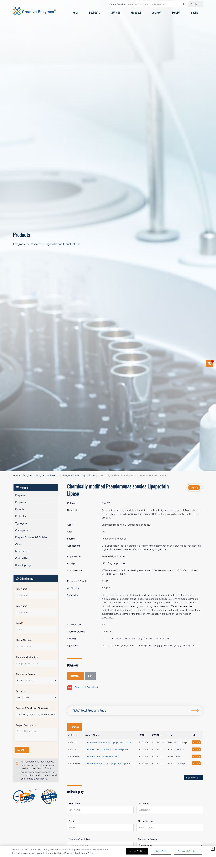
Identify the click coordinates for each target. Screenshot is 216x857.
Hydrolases (88, 475)
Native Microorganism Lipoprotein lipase (106, 749)
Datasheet (76, 676)
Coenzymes (21, 530)
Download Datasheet (85, 687)
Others (18, 544)
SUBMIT (21, 749)
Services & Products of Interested (33, 708)
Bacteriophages (23, 565)
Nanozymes (22, 551)
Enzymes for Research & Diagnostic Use (57, 475)
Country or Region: (147, 839)
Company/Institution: (79, 839)
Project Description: (26, 725)
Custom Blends (23, 558)
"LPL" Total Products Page (89, 710)
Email (72, 821)
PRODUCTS (94, 12)
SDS (90, 676)
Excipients (20, 502)
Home (16, 475)
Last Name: (143, 803)
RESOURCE (136, 12)
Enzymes (28, 475)
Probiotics (20, 516)
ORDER (194, 12)
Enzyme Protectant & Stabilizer (31, 537)
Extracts (19, 509)
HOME (76, 12)
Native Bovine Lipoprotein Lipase (101, 756)
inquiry (194, 487)
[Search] (184, 4)
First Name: (74, 803)
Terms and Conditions (188, 851)
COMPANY (157, 12)
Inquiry (196, 742)
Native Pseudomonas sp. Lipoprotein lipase (107, 742)
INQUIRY (176, 12)
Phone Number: (146, 821)
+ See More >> (193, 777)
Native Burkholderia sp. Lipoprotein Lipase (107, 763)
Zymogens (21, 523)
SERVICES (115, 12)
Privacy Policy (86, 853)
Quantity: (20, 691)
